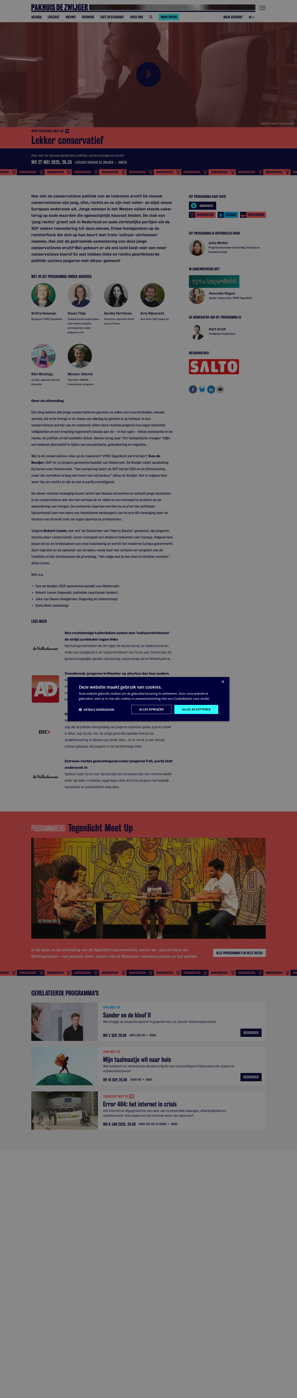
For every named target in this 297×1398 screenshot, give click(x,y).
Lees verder (201, 698)
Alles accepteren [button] (196, 709)
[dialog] (148, 699)
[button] (96, 709)
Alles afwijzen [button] (151, 709)
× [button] (222, 681)
